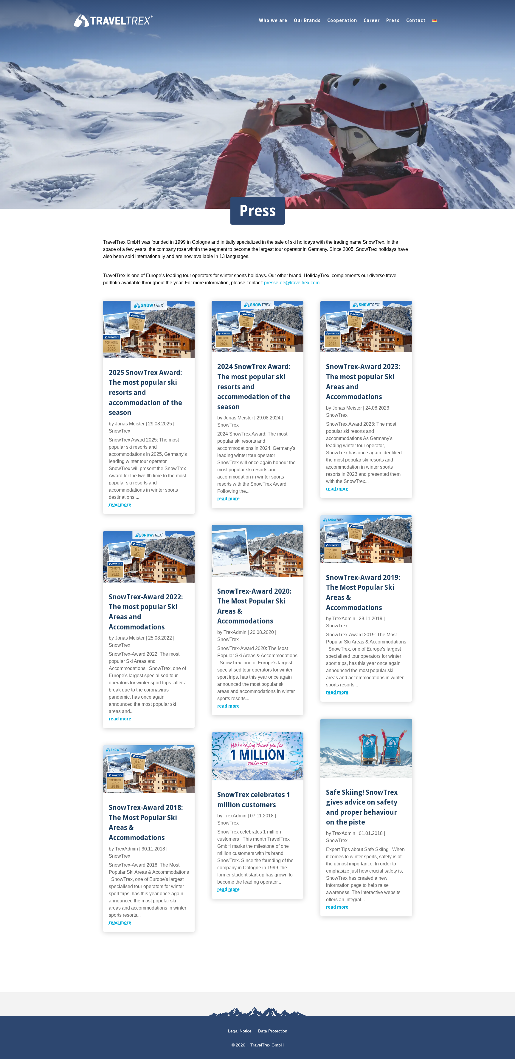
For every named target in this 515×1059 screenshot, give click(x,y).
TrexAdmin (126, 848)
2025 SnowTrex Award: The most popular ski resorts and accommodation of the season (145, 392)
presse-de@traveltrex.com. (292, 282)
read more (120, 504)
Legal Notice (240, 1031)
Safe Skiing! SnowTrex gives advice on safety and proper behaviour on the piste (362, 807)
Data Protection (272, 1031)
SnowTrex (119, 430)
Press (393, 20)
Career (372, 20)
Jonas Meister (130, 423)
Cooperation (342, 20)
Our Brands (307, 20)
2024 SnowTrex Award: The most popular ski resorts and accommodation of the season (254, 386)
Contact (416, 20)
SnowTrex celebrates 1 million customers (253, 799)
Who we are (273, 20)
